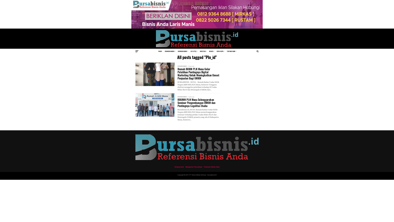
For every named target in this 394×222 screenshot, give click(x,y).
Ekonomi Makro (169, 51)
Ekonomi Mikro (182, 51)
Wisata (211, 51)
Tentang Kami (179, 167)
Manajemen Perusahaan (193, 167)
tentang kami (231, 51)
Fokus (160, 51)
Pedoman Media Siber (212, 167)
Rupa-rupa (220, 51)
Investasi (203, 51)
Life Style (193, 51)
